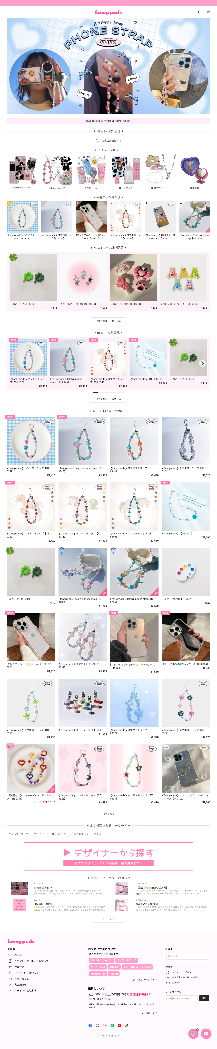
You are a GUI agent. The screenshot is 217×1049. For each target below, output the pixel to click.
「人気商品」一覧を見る (108, 399)
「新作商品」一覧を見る (108, 321)
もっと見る (108, 919)
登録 (204, 998)
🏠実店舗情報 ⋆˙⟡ (111, 140)
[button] (101, 109)
